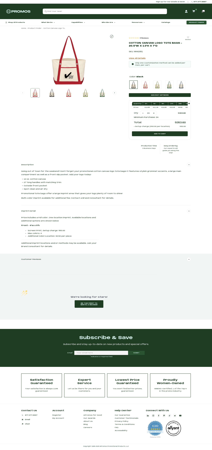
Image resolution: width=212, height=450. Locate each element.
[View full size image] (111, 36)
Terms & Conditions (125, 424)
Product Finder (196, 22)
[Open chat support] (203, 11)
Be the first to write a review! (88, 304)
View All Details (137, 58)
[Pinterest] (164, 416)
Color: (136, 77)
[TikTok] (169, 416)
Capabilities (77, 22)
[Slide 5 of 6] (102, 92)
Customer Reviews (31, 259)
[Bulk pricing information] (189, 103)
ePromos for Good (92, 415)
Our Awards (89, 418)
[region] (139, 38)
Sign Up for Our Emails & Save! (170, 2)
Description (27, 165)
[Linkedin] (148, 416)
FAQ (116, 427)
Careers (87, 427)
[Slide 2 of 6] (52, 92)
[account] (186, 11)
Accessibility (121, 430)
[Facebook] (159, 416)
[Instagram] (153, 416)
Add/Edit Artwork (160, 95)
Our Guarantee (122, 415)
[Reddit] (175, 416)
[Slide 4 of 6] (85, 92)
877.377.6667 (200, 2)
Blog (85, 424)
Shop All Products (16, 22)
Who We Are (107, 22)
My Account (58, 418)
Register (56, 415)
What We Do (47, 22)
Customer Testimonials (126, 418)
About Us (88, 421)
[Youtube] (180, 416)
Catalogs (165, 22)
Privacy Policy (121, 421)
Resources (137, 22)
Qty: (136, 113)
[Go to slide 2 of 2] (115, 93)
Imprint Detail (28, 211)
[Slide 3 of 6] (68, 92)
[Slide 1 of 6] (35, 92)
